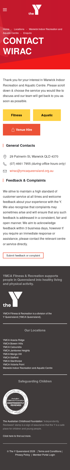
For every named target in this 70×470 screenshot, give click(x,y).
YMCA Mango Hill (12, 353)
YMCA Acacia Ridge (13, 340)
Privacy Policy (22, 454)
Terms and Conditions (49, 451)
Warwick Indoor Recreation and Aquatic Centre (27, 367)
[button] (5, 9)
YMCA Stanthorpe (12, 360)
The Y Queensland (19, 451)
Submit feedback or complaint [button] (23, 255)
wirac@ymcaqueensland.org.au (31, 170)
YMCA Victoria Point (13, 364)
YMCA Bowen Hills (13, 343)
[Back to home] (35, 9)
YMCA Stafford (10, 357)
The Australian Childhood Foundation (23, 421)
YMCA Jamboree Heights (16, 350)
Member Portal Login (44, 454)
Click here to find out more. (17, 435)
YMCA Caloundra (12, 346)
